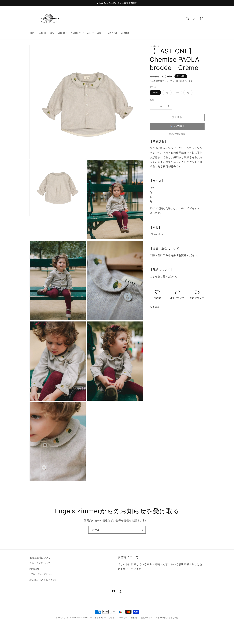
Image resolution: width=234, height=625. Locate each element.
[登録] (141, 530)
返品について (177, 297)
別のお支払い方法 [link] (177, 134)
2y (168, 93)
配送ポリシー (146, 618)
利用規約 (34, 568)
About (157, 297)
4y (189, 93)
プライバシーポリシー (41, 574)
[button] (62, 32)
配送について (197, 297)
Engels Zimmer (68, 618)
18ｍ (156, 93)
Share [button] (156, 306)
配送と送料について (39, 557)
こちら (167, 255)
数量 (152, 99)
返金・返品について (39, 563)
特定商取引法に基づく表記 (43, 580)
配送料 (157, 81)
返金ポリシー (100, 618)
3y (178, 93)
